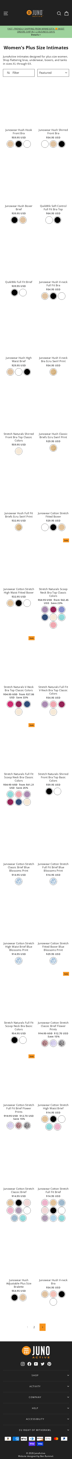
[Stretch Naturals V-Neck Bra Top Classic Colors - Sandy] (18, 711)
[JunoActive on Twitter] (43, 1364)
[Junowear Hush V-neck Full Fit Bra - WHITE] (61, 296)
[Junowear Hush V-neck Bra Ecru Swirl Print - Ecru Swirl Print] (53, 371)
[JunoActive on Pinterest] (49, 1364)
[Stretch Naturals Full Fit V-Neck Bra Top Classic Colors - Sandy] (53, 712)
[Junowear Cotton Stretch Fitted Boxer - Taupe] (61, 527)
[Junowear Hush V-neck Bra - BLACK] (61, 1294)
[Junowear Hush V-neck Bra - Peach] (53, 1294)
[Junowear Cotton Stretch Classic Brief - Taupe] (10, 1202)
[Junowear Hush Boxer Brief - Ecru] (22, 220)
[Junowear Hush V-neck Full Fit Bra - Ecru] (44, 296)
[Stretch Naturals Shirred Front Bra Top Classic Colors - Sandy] (18, 451)
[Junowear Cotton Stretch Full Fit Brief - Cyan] (61, 1218)
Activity (35, 1386)
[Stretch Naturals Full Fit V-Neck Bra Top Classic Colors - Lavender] (44, 704)
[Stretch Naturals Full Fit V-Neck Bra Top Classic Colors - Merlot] (61, 704)
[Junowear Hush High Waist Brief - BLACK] (27, 371)
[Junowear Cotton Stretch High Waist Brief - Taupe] (44, 1119)
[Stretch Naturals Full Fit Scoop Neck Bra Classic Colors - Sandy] (27, 802)
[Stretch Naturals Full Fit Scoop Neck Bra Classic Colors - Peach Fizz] (18, 794)
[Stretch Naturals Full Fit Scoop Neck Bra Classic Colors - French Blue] (18, 802)
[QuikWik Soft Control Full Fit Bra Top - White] (49, 220)
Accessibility (35, 1419)
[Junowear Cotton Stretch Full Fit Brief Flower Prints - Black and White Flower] (27, 1125)
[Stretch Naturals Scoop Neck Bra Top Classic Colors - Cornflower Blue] (61, 609)
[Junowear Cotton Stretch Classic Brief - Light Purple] (18, 1210)
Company (35, 1397)
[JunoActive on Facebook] (29, 1364)
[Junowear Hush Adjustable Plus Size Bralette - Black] (14, 1297)
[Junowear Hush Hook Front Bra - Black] (18, 144)
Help (35, 1408)
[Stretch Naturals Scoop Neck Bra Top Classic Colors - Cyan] (61, 617)
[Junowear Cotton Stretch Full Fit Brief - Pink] (44, 1202)
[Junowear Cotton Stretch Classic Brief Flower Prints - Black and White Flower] (61, 1043)
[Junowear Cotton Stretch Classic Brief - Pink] (10, 1210)
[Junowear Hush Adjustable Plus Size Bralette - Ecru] (22, 1297)
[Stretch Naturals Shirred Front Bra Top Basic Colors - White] (57, 791)
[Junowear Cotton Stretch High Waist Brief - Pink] (57, 1126)
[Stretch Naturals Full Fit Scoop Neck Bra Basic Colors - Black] (14, 1040)
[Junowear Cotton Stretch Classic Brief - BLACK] (18, 1202)
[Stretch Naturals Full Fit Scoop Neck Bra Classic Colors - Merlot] (10, 802)
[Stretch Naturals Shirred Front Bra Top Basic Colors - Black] (49, 791)
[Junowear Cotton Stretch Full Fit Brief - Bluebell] (53, 1218)
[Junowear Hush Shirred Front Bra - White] (44, 144)
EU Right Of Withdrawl (35, 1430)
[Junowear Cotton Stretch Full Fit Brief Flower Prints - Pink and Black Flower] (18, 1125)
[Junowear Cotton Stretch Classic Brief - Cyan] (22, 1218)
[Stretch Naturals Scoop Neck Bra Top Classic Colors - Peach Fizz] (53, 624)
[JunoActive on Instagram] (23, 1364)
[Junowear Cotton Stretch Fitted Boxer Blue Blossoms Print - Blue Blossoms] (53, 960)
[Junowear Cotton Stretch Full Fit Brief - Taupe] (53, 1202)
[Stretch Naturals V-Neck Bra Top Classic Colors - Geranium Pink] (10, 704)
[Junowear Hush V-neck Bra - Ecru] (44, 1294)
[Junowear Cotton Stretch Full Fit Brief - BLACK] (53, 1210)
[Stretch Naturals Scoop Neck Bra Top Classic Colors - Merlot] (53, 609)
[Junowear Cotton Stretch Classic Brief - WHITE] (27, 1210)
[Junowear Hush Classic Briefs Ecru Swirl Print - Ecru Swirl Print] (53, 447)
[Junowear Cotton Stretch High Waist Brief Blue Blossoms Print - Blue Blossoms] (18, 960)
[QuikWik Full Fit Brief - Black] (14, 292)
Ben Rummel (46, 1456)
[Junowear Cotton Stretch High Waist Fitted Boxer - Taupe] (10, 603)
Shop (35, 1375)
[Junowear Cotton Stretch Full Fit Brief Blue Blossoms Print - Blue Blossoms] (53, 881)
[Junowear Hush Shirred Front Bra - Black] (61, 144)
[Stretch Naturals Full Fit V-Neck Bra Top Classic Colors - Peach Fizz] (53, 704)
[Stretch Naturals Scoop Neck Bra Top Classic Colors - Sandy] (53, 617)
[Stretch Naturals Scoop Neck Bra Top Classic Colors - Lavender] (44, 609)
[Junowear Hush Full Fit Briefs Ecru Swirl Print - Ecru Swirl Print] (18, 527)
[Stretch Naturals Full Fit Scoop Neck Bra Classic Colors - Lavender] (27, 794)
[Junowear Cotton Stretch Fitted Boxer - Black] (53, 527)
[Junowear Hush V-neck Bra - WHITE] (53, 1301)
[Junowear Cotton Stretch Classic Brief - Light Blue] (14, 1218)
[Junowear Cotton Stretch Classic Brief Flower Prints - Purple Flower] (53, 1043)
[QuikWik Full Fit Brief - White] (22, 292)
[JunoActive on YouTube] (36, 1364)
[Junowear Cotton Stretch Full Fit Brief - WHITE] (61, 1210)
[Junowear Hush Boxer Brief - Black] (14, 220)
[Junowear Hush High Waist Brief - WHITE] (18, 371)
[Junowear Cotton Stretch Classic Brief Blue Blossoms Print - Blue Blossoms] (18, 881)
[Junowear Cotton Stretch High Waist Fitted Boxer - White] (27, 603)
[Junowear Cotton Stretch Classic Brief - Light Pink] (27, 1202)
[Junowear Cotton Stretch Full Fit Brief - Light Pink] (44, 1210)
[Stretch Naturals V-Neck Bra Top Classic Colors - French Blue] (27, 704)
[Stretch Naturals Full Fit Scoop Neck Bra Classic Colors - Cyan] (10, 794)
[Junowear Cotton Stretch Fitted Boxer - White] (44, 527)
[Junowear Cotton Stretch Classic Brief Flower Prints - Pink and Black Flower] (44, 1043)
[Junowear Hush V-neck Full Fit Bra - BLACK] (53, 296)
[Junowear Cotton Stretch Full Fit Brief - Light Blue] (61, 1202)
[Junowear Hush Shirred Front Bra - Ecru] (53, 144)
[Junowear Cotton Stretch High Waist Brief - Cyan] (49, 1126)
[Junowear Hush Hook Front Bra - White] (27, 144)
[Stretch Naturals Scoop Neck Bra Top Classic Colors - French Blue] (44, 617)
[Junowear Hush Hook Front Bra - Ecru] (10, 144)
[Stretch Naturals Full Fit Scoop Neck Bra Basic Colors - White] (22, 1040)
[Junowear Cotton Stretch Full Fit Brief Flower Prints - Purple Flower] (10, 1125)
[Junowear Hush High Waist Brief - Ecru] (10, 371)
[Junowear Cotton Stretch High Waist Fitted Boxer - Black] (18, 603)
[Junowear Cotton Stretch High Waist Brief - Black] (53, 1119)
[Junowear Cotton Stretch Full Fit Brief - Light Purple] (44, 1218)
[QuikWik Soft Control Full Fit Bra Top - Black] (57, 220)
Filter (15, 73)
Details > (36, 34)
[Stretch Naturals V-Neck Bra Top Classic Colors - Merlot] (18, 704)
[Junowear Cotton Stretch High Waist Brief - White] (61, 1119)
